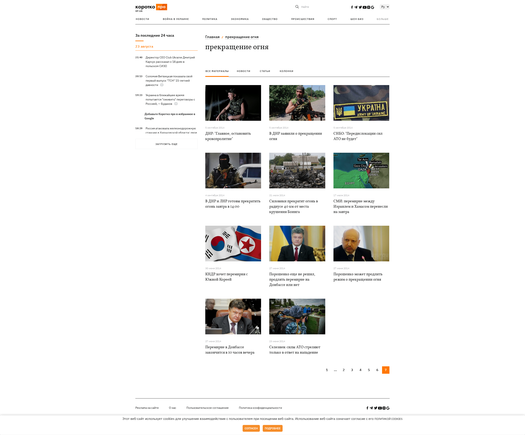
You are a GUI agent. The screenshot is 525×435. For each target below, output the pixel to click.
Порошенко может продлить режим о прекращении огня (357, 277)
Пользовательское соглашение (207, 408)
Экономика (240, 18)
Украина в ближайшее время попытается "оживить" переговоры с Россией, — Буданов (170, 99)
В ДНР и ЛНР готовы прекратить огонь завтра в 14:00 (232, 204)
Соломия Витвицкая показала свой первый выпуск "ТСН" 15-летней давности (169, 80)
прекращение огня (242, 36)
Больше (383, 18)
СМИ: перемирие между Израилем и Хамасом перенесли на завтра (360, 207)
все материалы (217, 71)
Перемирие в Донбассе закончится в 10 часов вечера (230, 350)
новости (243, 71)
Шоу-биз (356, 18)
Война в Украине (176, 18)
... (335, 370)
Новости (142, 18)
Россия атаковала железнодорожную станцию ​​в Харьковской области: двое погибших (171, 132)
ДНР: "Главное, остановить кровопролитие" (228, 136)
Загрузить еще (166, 144)
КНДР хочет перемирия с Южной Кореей (226, 277)
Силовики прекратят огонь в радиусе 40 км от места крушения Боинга (293, 207)
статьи (265, 71)
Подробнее (273, 428)
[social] (352, 7)
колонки (286, 71)
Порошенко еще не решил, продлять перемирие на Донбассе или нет (292, 280)
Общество (270, 18)
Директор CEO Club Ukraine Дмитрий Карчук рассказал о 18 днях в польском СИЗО (170, 62)
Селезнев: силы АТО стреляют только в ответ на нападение (294, 350)
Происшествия (302, 18)
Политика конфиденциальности (260, 408)
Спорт (332, 18)
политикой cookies (388, 419)
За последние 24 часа (154, 35)
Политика (209, 18)
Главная (212, 36)
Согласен (251, 428)
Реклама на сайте (147, 408)
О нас (172, 408)
